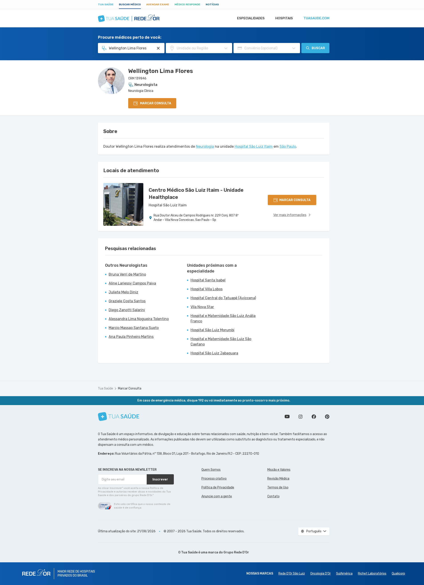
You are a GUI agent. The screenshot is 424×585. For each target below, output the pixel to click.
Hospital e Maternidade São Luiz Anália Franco (223, 318)
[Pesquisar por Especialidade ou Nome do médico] (158, 48)
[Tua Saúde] (118, 416)
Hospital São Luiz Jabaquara (214, 353)
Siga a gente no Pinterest (327, 416)
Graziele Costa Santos (127, 301)
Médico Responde (187, 4)
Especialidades (251, 18)
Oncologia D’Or (320, 573)
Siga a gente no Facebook (314, 416)
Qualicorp (398, 573)
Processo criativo (214, 478)
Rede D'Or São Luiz (291, 573)
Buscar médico (130, 4)
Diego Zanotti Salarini (127, 310)
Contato (273, 496)
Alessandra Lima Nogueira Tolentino (139, 319)
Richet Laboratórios (372, 573)
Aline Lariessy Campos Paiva (132, 283)
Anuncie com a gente (216, 496)
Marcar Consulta (129, 388)
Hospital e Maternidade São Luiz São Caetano (221, 341)
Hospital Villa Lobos (207, 289)
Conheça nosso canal (287, 416)
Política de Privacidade (217, 487)
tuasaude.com (316, 18)
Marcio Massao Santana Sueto (134, 328)
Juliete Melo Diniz (123, 292)
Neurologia (205, 146)
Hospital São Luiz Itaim (254, 146)
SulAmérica (344, 573)
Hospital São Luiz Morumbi (212, 330)
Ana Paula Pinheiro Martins (131, 337)
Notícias (212, 4)
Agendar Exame (157, 4)
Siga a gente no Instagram (300, 416)
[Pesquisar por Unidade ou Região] (226, 48)
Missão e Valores (278, 470)
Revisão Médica (278, 478)
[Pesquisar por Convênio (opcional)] (293, 48)
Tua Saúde (106, 4)
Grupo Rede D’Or (236, 552)
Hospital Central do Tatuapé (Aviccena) (223, 298)
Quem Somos (211, 470)
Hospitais (284, 18)
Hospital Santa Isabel (208, 280)
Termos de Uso (277, 487)
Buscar (318, 48)
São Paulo (288, 146)
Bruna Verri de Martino (127, 274)
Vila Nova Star (202, 307)
